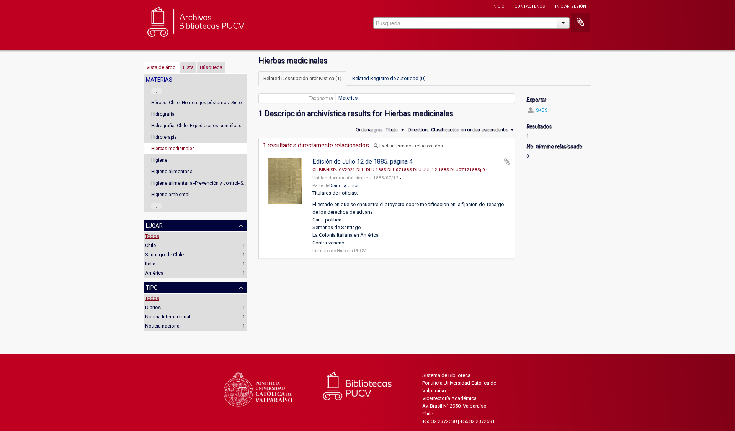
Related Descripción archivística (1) (302, 78)
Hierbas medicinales (173, 148)
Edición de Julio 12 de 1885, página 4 (362, 161)
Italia (150, 264)
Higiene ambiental (170, 194)
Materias (348, 98)
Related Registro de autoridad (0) (389, 78)
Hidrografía (163, 114)
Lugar (154, 224)
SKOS (541, 110)
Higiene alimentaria (172, 171)
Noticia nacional (163, 326)
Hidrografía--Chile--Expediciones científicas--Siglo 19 (206, 125)
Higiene (159, 160)
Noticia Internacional (167, 317)
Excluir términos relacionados (410, 146)
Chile (150, 245)
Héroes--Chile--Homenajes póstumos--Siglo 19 (199, 102)
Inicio (498, 5)
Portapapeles (580, 22)
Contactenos (529, 5)
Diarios (153, 307)
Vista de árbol (161, 67)
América (154, 273)
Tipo (152, 287)
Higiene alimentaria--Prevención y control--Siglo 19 (204, 183)
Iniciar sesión (570, 5)
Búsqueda (211, 67)
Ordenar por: (369, 130)
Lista (188, 67)
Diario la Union (344, 185)
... (156, 91)
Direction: (418, 130)
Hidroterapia (164, 137)
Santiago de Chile (164, 254)
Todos (152, 236)
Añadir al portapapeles (507, 162)
